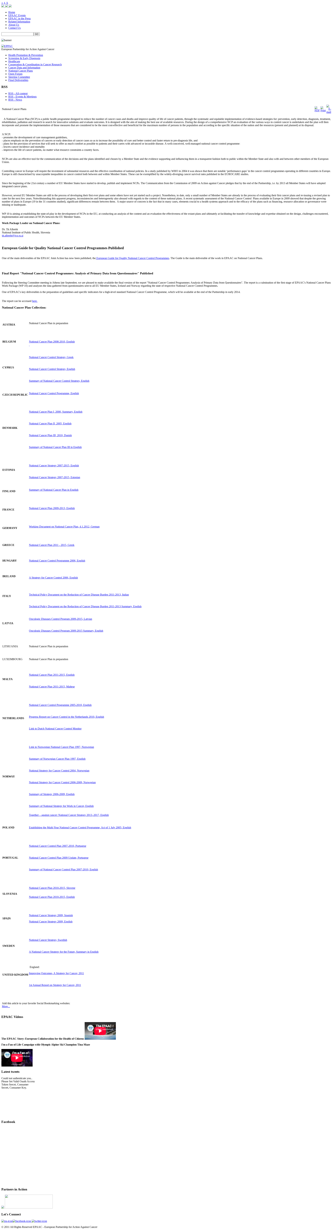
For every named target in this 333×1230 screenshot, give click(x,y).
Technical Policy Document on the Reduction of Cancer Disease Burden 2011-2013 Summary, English (85, 606)
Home (11, 12)
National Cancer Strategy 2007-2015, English (54, 465)
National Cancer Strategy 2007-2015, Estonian (54, 477)
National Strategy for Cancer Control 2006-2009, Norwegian (62, 782)
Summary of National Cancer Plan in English (53, 489)
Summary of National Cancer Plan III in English (55, 447)
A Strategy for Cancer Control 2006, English (53, 577)
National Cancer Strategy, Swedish (48, 939)
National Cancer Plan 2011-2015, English (52, 674)
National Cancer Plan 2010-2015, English (52, 896)
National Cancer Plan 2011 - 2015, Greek (51, 545)
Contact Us (14, 27)
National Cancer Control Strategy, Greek (51, 357)
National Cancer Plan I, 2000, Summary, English (55, 411)
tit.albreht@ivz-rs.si (12, 235)
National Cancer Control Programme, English (54, 393)
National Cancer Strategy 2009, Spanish (51, 915)
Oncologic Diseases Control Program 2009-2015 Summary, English (66, 630)
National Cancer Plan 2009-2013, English (52, 508)
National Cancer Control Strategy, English (52, 369)
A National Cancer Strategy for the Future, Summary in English (64, 951)
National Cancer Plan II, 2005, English (50, 423)
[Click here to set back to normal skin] (3, 6)
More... (6, 1006)
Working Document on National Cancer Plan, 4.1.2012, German (64, 526)
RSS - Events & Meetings (22, 96)
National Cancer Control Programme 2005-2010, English (60, 705)
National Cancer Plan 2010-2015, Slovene (52, 887)
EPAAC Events (17, 15)
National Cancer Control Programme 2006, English (57, 560)
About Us (13, 24)
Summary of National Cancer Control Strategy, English (59, 380)
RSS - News (15, 99)
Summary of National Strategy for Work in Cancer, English (61, 805)
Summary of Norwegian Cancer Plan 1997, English (57, 758)
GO (36, 34)
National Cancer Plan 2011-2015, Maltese (52, 686)
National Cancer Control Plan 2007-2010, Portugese (57, 845)
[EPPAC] (7, 46)
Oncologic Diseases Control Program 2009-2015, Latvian (60, 618)
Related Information (19, 21)
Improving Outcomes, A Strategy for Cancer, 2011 (56, 973)
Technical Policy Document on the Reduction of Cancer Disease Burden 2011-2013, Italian (79, 594)
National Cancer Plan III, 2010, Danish (50, 435)
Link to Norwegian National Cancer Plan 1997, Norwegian (61, 746)
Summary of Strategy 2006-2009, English (52, 794)
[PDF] (317, 110)
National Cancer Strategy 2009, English (50, 921)
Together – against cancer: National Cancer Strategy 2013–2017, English (69, 815)
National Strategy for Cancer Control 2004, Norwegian (59, 770)
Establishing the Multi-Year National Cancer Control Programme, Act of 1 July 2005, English (80, 827)
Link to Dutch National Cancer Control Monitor (55, 728)
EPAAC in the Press (19, 18)
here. (34, 301)
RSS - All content (18, 93)
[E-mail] (328, 112)
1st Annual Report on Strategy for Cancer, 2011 (55, 985)
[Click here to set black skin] (10, 6)
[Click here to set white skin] (7, 6)
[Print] (323, 110)
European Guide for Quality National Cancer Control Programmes (132, 258)
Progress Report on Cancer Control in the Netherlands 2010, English (66, 716)
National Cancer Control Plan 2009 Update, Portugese (58, 857)
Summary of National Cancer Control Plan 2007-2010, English (63, 869)
